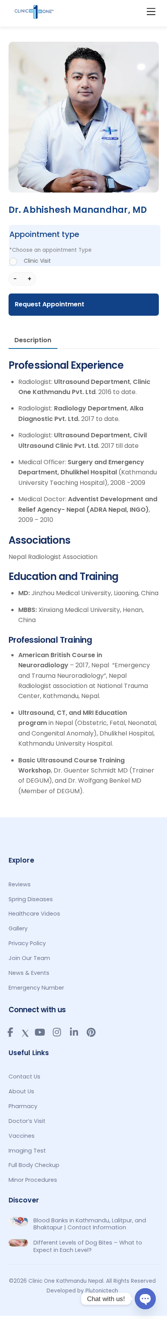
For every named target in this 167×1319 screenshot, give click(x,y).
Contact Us (24, 1076)
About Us (21, 1091)
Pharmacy (23, 1106)
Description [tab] (32, 340)
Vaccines (22, 1136)
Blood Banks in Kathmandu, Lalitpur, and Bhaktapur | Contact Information (89, 1224)
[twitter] (25, 1032)
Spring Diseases (31, 899)
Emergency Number (36, 988)
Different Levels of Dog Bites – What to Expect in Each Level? (87, 1246)
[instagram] (57, 1032)
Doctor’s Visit (27, 1121)
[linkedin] (74, 1032)
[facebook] (10, 1032)
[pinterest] (91, 1032)
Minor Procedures (33, 1180)
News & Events (29, 973)
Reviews (20, 884)
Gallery (18, 928)
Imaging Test (27, 1151)
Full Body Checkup (34, 1165)
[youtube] (40, 1032)
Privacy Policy (27, 943)
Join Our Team (29, 958)
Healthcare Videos (34, 914)
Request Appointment (49, 304)
